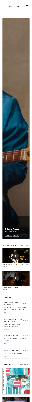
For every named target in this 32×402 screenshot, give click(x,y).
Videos (16, 235)
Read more (6, 312)
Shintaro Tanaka (14, 6)
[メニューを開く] (27, 6)
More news (25, 297)
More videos (24, 245)
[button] (16, 255)
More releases (24, 365)
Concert (8, 235)
